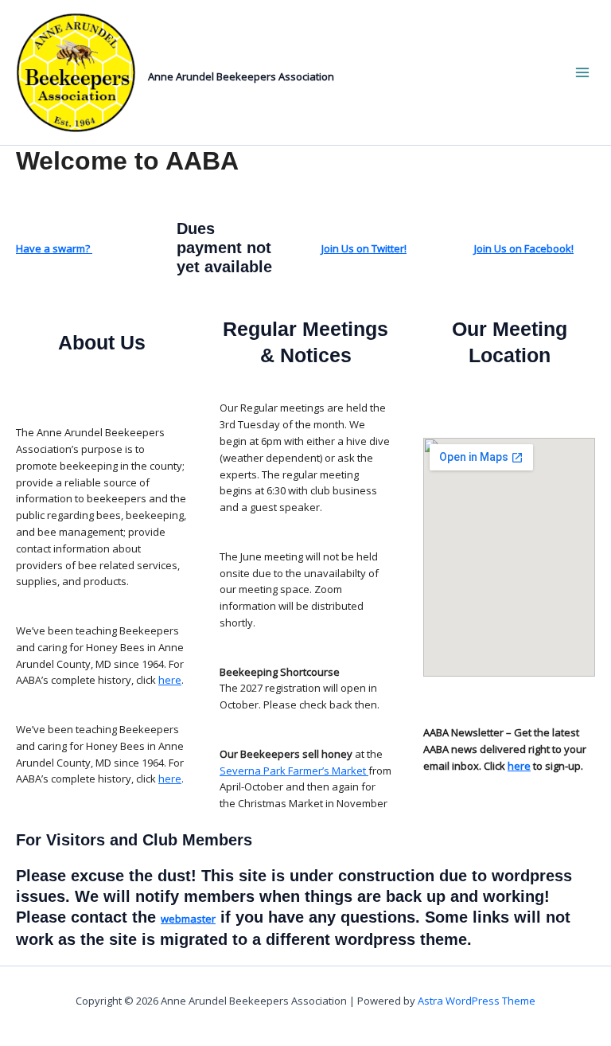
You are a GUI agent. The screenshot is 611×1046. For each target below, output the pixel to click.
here (169, 680)
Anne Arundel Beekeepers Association (241, 76)
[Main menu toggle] (582, 73)
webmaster (188, 918)
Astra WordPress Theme (476, 1000)
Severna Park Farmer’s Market (294, 770)
